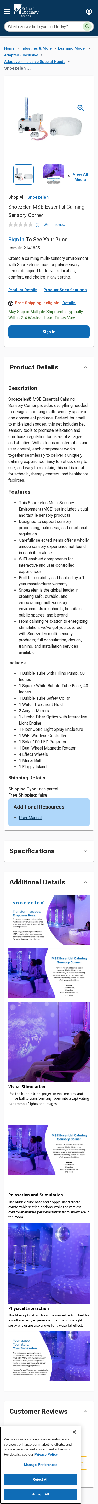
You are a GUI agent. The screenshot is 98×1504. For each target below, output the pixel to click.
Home (9, 48)
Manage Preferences (40, 1465)
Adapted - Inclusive (21, 55)
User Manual (30, 817)
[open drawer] (7, 11)
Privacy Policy (46, 1454)
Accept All (40, 1494)
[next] (69, 177)
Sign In (16, 239)
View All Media (80, 177)
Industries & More (36, 48)
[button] (89, 11)
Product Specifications (65, 290)
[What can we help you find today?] (87, 26)
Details (69, 303)
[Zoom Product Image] (81, 108)
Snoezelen (38, 197)
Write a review (54, 225)
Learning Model (72, 48)
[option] (23, 183)
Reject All (40, 1479)
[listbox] (38, 183)
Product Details (22, 290)
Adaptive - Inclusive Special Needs (34, 61)
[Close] (74, 1432)
